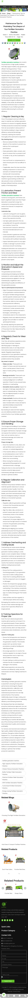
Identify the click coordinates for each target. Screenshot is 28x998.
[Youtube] (10, 920)
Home (4, 6)
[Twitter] (7, 920)
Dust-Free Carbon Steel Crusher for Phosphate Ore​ (8, 869)
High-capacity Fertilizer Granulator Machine (12, 765)
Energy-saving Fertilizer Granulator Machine (12, 792)
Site (22, 37)
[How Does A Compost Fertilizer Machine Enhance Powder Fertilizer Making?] (14, 830)
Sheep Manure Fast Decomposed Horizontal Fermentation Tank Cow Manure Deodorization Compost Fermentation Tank (19, 893)
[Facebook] (2, 920)
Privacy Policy (16, 991)
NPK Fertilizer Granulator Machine (12, 782)
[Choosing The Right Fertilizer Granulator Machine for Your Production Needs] (14, 807)
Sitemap (10, 991)
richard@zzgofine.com (9, 943)
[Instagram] (12, 920)
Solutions (14, 6)
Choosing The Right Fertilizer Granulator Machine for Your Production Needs (14, 815)
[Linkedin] (5, 920)
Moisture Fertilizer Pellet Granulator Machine (12, 778)
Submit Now (8, 981)
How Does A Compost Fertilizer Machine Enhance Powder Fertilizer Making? (14, 844)
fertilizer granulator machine (10, 760)
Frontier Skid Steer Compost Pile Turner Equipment (20, 869)
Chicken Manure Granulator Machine (13, 769)
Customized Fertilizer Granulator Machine (11, 787)
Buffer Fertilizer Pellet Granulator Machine (12, 773)
